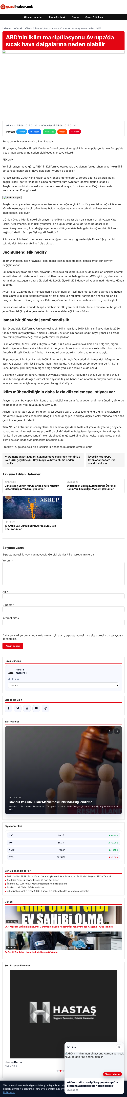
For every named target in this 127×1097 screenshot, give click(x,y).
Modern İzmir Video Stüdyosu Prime (25, 887)
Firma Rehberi (57, 17)
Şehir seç (14, 679)
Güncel (18, 28)
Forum (75, 17)
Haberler (6, 28)
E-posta (8, 604)
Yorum (7, 560)
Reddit (62, 131)
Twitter (21, 131)
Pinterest (75, 131)
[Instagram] (27, 708)
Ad (5, 591)
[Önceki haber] (110, 731)
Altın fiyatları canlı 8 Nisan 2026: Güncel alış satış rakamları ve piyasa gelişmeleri (48, 891)
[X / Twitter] (17, 708)
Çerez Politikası (94, 17)
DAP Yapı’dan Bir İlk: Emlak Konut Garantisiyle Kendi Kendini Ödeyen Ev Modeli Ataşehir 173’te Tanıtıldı (59, 876)
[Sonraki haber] (117, 731)
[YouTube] (36, 708)
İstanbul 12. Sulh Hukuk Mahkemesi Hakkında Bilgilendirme (37, 883)
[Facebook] (8, 708)
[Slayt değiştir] (58, 1071)
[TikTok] (45, 708)
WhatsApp (49, 131)
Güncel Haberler (33, 17)
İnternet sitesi (10, 618)
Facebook (34, 131)
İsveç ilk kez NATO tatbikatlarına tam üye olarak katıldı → (101, 460)
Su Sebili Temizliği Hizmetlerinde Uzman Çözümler (33, 880)
